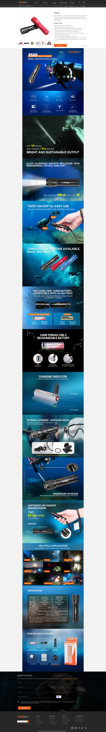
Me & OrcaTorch (79, 721)
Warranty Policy (65, 718)
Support (54, 2)
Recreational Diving (27, 6)
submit (24, 708)
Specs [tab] (61, 6)
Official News (52, 718)
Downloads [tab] (72, 6)
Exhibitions (51, 720)
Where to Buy (63, 2)
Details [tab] (56, 6)
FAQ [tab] (77, 6)
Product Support (65, 721)
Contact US (38, 720)
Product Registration (66, 720)
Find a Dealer (38, 723)
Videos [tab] (66, 6)
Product (45, 2)
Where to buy (60, 45)
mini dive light (65, 15)
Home (36, 2)
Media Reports (79, 718)
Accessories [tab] (83, 6)
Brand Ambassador (53, 721)
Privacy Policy (65, 723)
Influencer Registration (80, 720)
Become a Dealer (39, 721)
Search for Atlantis (53, 723)
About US (38, 718)
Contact (72, 2)
